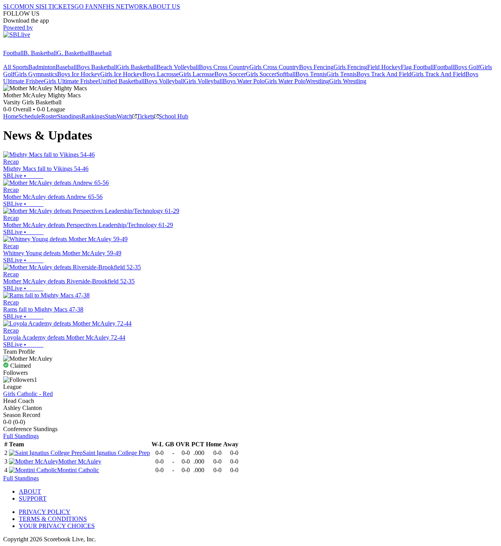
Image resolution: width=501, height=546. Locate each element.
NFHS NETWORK (123, 6)
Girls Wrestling (347, 81)
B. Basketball (40, 53)
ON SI (33, 6)
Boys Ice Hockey (78, 74)
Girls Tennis (341, 74)
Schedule (29, 116)
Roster (49, 116)
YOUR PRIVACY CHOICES (57, 526)
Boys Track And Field (384, 74)
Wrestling (317, 81)
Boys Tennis (311, 74)
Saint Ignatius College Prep (116, 452)
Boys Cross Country (224, 67)
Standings (69, 116)
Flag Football (417, 67)
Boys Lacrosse (160, 74)
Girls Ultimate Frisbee (71, 81)
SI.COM (14, 6)
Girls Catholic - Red (28, 393)
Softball (286, 74)
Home (10, 116)
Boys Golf (467, 67)
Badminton (42, 67)
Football (13, 53)
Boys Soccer (230, 74)
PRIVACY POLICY (44, 511)
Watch (124, 116)
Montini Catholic (78, 470)
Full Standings (21, 436)
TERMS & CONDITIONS (53, 519)
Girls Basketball (137, 67)
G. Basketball (73, 53)
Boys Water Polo (244, 81)
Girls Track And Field (438, 74)
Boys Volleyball (164, 81)
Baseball (101, 53)
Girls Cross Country (274, 67)
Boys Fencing (316, 67)
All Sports (15, 67)
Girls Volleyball (203, 81)
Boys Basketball (97, 67)
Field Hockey (384, 67)
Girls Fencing (350, 67)
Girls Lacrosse (196, 74)
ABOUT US (164, 6)
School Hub (173, 116)
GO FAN (86, 6)
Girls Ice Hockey (121, 74)
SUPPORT (33, 498)
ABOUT (30, 491)
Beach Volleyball (178, 67)
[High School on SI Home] (33, 46)
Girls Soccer (261, 74)
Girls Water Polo (285, 81)
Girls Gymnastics (35, 74)
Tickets (145, 116)
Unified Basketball (121, 81)
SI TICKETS (57, 6)
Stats (111, 116)
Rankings (93, 116)
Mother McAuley (79, 461)
